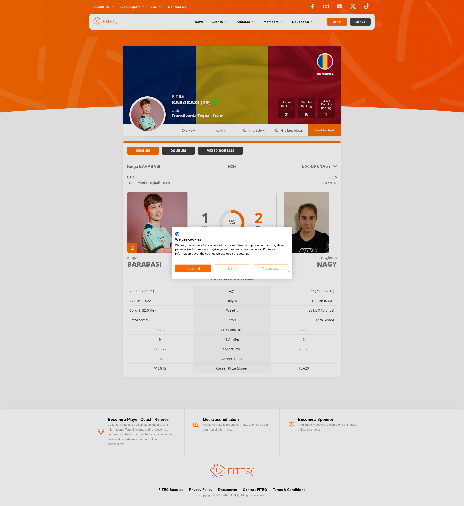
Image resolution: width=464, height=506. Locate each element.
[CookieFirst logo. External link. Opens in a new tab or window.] (177, 234)
